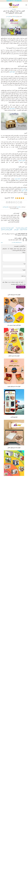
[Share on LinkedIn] (9, 202)
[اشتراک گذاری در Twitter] (14, 202)
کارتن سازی (24, 190)
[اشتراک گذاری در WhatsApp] (21, 202)
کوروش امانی (8, 16)
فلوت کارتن (12, 72)
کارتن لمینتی (22, 160)
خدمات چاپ (12, 108)
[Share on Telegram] (7, 202)
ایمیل (23, 270)
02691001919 (10, 1)
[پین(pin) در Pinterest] (12, 202)
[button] (26, 5)
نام (24, 264)
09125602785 (18, 1)
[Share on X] (16, 202)
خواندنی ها (14, 9)
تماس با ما (23, 189)
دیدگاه (23, 252)
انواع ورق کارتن (5, 207)
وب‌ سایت (23, 276)
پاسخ (2, 242)
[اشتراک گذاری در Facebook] (19, 202)
